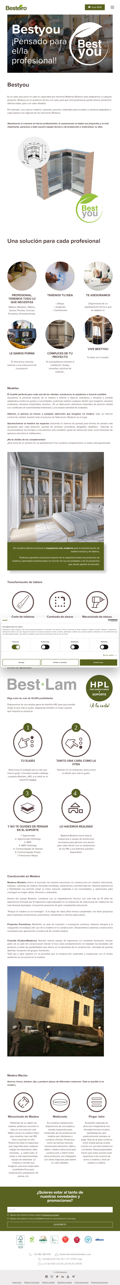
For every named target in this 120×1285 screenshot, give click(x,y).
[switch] (45, 647)
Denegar (21, 662)
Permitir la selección (60, 662)
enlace (32, 779)
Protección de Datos (51, 1215)
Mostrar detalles (108, 655)
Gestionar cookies (64, 1282)
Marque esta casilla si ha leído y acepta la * (35, 1215)
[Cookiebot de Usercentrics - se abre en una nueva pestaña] (105, 620)
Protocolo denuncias (99, 1282)
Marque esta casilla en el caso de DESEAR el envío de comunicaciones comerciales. (43, 1219)
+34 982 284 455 (42, 1254)
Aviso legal (17, 1282)
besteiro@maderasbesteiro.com (75, 1254)
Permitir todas (98, 662)
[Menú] (112, 7)
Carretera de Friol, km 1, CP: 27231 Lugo (62, 1259)
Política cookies (48, 1282)
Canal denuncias (81, 1282)
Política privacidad (31, 1282)
